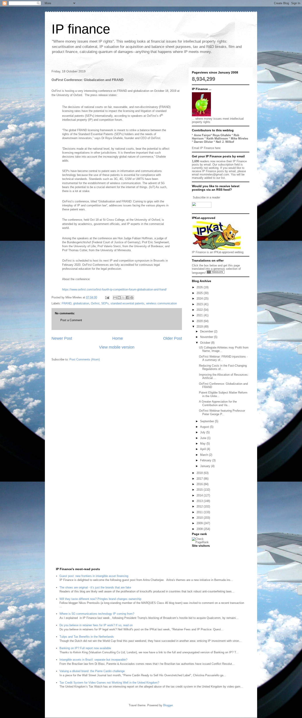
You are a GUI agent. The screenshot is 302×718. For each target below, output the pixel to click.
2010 (200, 517)
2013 (200, 501)
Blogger (168, 705)
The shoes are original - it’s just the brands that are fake (95, 587)
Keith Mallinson (217, 138)
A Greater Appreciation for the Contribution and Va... (218, 403)
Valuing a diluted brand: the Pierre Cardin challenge (92, 671)
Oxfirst (95, 303)
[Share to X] (123, 297)
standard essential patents (127, 303)
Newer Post (62, 338)
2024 (200, 298)
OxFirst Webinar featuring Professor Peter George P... (222, 412)
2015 (200, 489)
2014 (200, 495)
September (207, 421)
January (205, 466)
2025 (200, 293)
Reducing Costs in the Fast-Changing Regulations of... (223, 367)
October (205, 342)
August (205, 426)
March (204, 454)
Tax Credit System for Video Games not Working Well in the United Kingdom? (109, 682)
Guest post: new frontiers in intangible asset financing (93, 576)
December (207, 331)
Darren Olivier (203, 141)
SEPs (105, 303)
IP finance (81, 29)
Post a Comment (71, 320)
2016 (200, 484)
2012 (200, 506)
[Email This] (115, 297)
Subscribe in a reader (206, 197)
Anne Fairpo (202, 135)
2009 (200, 523)
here (217, 148)
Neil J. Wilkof (225, 141)
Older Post (172, 338)
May (203, 443)
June (203, 438)
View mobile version (116, 347)
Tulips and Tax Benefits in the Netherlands (86, 636)
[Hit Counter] (199, 551)
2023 (200, 304)
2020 (200, 321)
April (203, 449)
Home (117, 338)
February (206, 460)
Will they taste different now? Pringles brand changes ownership (100, 599)
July (203, 432)
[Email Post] (107, 297)
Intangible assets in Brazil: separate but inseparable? (93, 659)
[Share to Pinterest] (132, 297)
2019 (200, 326)
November (207, 337)
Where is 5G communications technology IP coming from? (96, 613)
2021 (200, 315)
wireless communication (161, 303)
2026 (200, 287)
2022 (200, 309)
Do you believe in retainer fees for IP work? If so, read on (96, 625)
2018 (200, 473)
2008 (200, 529)
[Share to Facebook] (127, 297)
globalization (81, 303)
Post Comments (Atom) (84, 359)
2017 (200, 478)
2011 (200, 512)
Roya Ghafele (222, 135)
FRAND (66, 303)
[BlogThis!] (119, 297)
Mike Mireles (239, 138)
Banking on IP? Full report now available (85, 648)
